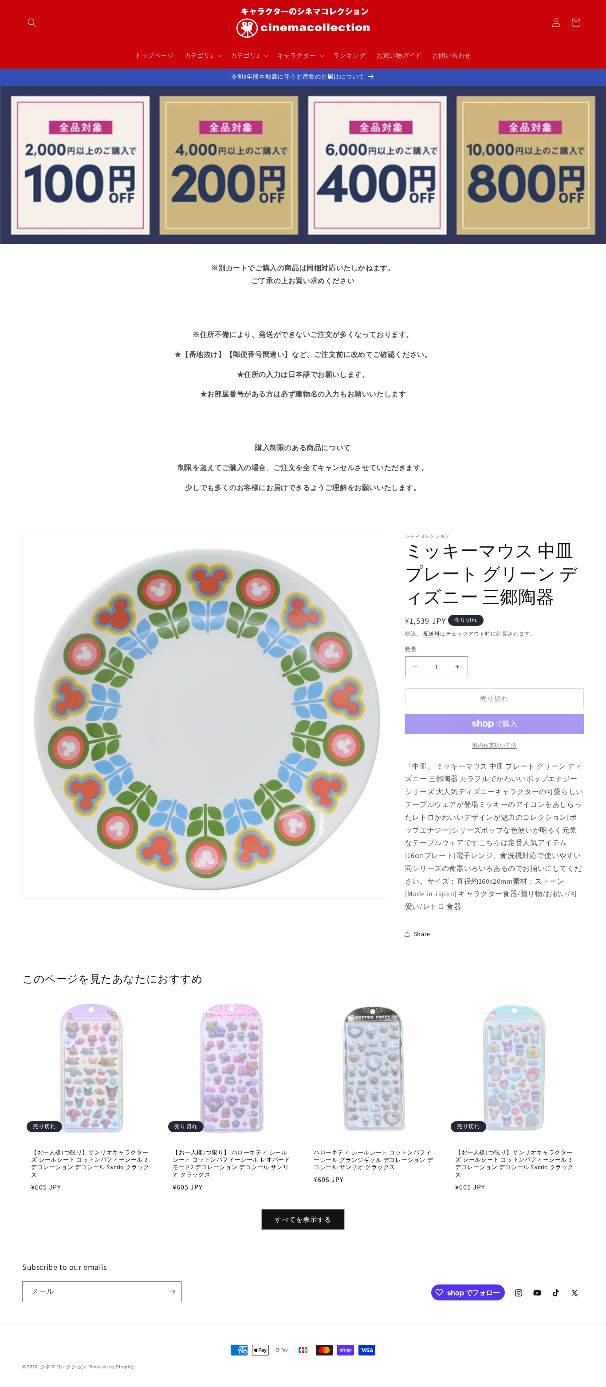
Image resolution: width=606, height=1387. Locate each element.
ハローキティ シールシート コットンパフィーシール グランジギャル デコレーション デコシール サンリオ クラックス (373, 1160)
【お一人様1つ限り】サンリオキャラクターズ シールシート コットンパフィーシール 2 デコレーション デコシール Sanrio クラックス (90, 1164)
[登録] (171, 1291)
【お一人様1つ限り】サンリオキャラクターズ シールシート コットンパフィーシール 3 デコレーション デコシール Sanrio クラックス (514, 1164)
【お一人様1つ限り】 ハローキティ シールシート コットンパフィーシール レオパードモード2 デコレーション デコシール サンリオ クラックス (232, 1164)
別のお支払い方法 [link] (494, 745)
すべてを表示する (303, 1219)
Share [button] (422, 934)
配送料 (431, 633)
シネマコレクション (63, 1366)
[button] (32, 22)
